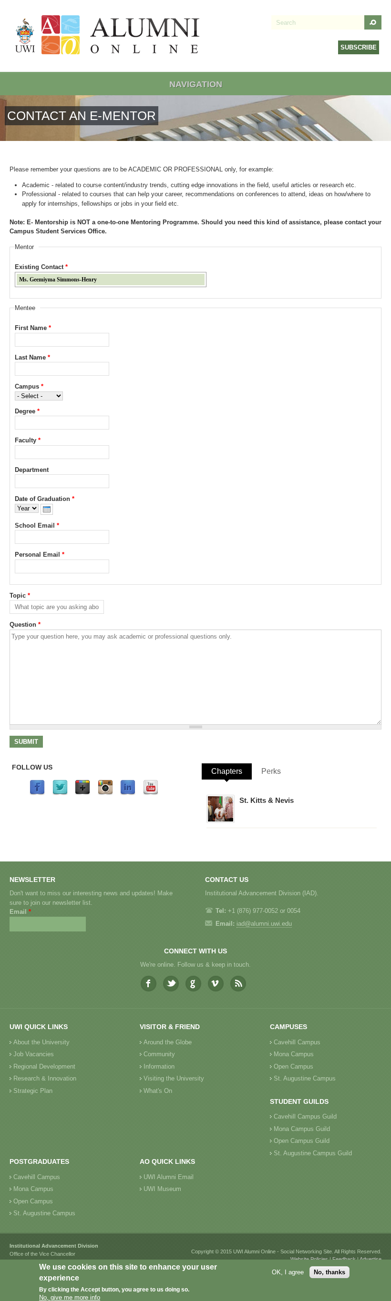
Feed (238, 983)
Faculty (28, 440)
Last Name (32, 357)
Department (32, 469)
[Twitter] (60, 793)
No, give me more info (69, 1297)
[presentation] (47, 509)
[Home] (107, 36)
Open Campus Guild (301, 1140)
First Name (33, 327)
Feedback (344, 1259)
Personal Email (39, 554)
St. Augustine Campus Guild (313, 1153)
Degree (27, 411)
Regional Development (44, 1066)
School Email (37, 525)
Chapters (226, 771)
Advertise (370, 1259)
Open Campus (293, 1066)
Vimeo (216, 983)
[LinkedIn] (127, 793)
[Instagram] (105, 793)
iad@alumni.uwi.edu (264, 923)
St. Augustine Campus (305, 1078)
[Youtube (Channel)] (150, 793)
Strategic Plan (32, 1090)
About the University (41, 1042)
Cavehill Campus (297, 1042)
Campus (29, 386)
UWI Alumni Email (169, 1177)
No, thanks (329, 1272)
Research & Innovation (44, 1078)
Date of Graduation (44, 498)
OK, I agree (288, 1272)
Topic (20, 595)
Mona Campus (294, 1054)
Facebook (148, 983)
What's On (158, 1090)
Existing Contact (41, 266)
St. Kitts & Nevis (266, 800)
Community (159, 1054)
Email (20, 911)
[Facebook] (37, 793)
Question (25, 624)
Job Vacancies (33, 1054)
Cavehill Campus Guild (305, 1116)
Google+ (193, 983)
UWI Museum (162, 1188)
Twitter (171, 983)
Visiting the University (174, 1078)
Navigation (195, 84)
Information (159, 1066)
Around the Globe (168, 1042)
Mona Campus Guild (302, 1128)
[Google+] (82, 793)
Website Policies (309, 1259)
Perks (271, 771)
